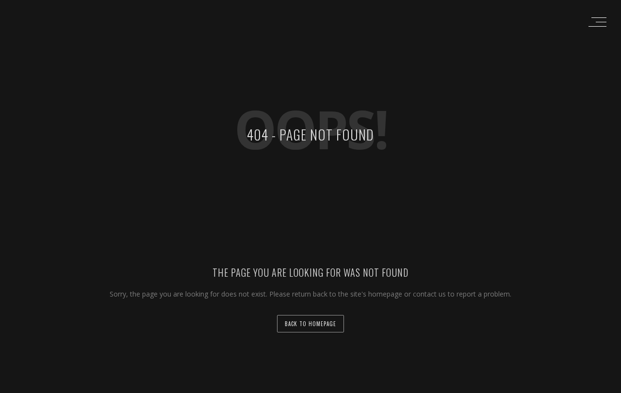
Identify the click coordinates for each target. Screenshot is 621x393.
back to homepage (310, 324)
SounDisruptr (375, 384)
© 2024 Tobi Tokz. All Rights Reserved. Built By (292, 384)
